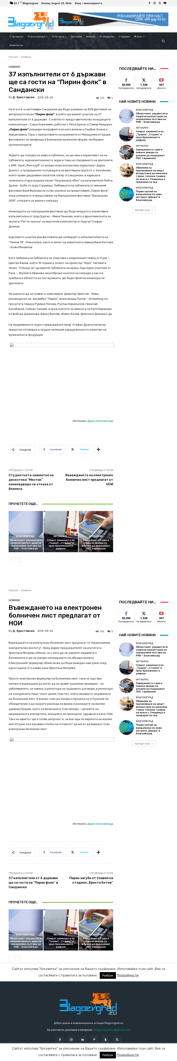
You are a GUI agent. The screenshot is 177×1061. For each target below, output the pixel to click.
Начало (13, 57)
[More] (98, 449)
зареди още (142, 210)
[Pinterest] (94, 1039)
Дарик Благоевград (100, 421)
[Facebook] (149, 3)
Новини (26, 57)
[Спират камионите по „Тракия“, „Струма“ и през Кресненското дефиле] (61, 531)
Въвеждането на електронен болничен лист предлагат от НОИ (89, 479)
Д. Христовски (24, 97)
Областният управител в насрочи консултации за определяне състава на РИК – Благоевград (26, 544)
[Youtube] (165, 3)
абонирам (161, 79)
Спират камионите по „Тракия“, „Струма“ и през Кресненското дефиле (61, 544)
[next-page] (18, 559)
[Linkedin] (83, 1039)
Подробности (128, 1058)
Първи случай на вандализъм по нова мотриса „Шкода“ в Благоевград (149, 196)
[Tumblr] (105, 1039)
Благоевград (25, 536)
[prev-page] (11, 559)
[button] (163, 41)
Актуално (60, 536)
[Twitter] (159, 3)
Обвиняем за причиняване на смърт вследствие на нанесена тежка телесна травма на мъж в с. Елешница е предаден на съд (151, 174)
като (126, 79)
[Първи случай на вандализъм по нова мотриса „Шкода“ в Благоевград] (126, 194)
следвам (143, 79)
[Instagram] (154, 3)
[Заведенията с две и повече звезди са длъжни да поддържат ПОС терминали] (96, 531)
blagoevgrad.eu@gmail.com (111, 1029)
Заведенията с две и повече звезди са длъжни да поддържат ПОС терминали (95, 544)
